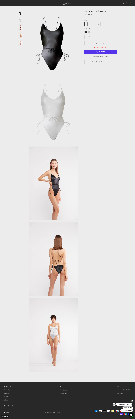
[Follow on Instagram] (8, 406)
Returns (6, 400)
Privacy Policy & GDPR (124, 390)
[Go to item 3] (20, 27)
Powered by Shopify (56, 412)
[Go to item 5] (20, 42)
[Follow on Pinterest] (12, 406)
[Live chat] (131, 414)
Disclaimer (120, 393)
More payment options (100, 56)
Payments (7, 397)
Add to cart (101, 43)
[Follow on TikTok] (17, 406)
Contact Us (7, 390)
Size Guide (63, 390)
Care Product (64, 393)
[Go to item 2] (20, 20)
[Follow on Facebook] (4, 406)
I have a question (128, 407)
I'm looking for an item (126, 410)
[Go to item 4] (20, 35)
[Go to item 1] (20, 13)
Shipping (6, 393)
